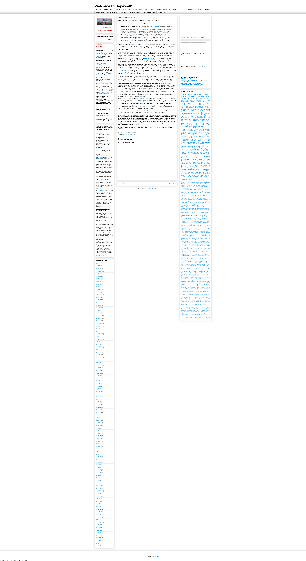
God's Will (203, 186)
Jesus (209, 294)
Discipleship (197, 191)
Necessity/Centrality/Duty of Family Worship (194, 80)
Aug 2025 (98, 294)
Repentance (203, 119)
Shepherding (184, 185)
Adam (208, 198)
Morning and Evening (191, 225)
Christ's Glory (200, 123)
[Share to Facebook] (133, 132)
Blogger (156, 556)
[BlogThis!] (130, 132)
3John (187, 226)
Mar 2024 (98, 339)
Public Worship (193, 112)
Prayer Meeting (205, 107)
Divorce (199, 265)
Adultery (183, 182)
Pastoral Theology (186, 168)
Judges (201, 165)
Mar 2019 (98, 496)
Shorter (98, 77)
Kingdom (183, 142)
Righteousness (203, 176)
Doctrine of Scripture (204, 132)
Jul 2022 (98, 391)
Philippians (201, 112)
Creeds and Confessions (188, 235)
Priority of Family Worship (189, 79)
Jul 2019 (98, 485)
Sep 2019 (98, 480)
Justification (200, 117)
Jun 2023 (98, 362)
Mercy (201, 152)
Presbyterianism (185, 255)
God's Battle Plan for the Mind (197, 196)
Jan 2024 (98, 344)
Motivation (192, 282)
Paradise (183, 284)
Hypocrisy (192, 224)
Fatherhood (207, 211)
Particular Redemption (191, 313)
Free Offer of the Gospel (198, 222)
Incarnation (199, 150)
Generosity (191, 165)
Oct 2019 (98, 478)
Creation (198, 166)
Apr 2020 (98, 462)
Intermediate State (186, 270)
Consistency (183, 307)
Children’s (99, 67)
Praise (182, 231)
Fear (194, 183)
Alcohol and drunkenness (196, 226)
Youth (192, 193)
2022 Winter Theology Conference (190, 248)
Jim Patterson (199, 310)
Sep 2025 (98, 292)
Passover (188, 238)
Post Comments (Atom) (151, 188)
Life (206, 204)
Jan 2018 (98, 532)
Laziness (194, 237)
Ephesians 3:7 (100, 98)
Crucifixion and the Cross (190, 265)
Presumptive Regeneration (199, 297)
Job (209, 166)
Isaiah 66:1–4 (153, 21)
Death (192, 150)
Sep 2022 (98, 386)
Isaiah (134, 134)
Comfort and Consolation (198, 205)
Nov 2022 (98, 381)
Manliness (201, 311)
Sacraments (184, 135)
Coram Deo (191, 290)
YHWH (192, 317)
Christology (196, 109)
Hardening (207, 228)
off (208, 317)
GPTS (195, 293)
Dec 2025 (98, 284)
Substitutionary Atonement (196, 130)
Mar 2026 (98, 276)
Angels (198, 275)
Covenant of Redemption (198, 264)
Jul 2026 (98, 266)
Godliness (201, 235)
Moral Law (203, 135)
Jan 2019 (98, 501)
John (197, 110)
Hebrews (200, 106)
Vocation (198, 185)
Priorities (208, 297)
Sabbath (186, 119)
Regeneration (196, 115)
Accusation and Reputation (188, 275)
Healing (183, 224)
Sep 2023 (98, 355)
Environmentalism (205, 278)
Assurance (202, 136)
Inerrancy (202, 268)
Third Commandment (195, 181)
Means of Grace (205, 126)
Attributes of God (205, 185)
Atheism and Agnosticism (195, 199)
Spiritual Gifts (191, 185)
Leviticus (183, 115)
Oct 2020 (98, 446)
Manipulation (196, 311)
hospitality (207, 285)
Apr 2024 (98, 336)
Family (208, 159)
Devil (198, 221)
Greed (198, 267)
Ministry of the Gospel (201, 208)
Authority (203, 153)
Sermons (123, 12)
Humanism (193, 310)
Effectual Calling (190, 195)
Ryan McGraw (194, 272)
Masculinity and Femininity (190, 254)
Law (189, 198)
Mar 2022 (98, 402)
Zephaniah (207, 202)
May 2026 (98, 271)
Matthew (199, 98)
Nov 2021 (98, 412)
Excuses (208, 291)
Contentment (185, 158)
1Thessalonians (206, 156)
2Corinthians (193, 136)
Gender (196, 280)
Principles (204, 313)
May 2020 (98, 459)
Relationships (188, 298)
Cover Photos (189, 307)
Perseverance (185, 139)
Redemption (195, 176)
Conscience (188, 186)
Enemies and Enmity (203, 163)
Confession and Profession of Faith (201, 305)
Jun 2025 (98, 300)
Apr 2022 (98, 399)
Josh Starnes (186, 311)
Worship (191, 119)
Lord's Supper (192, 148)
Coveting (208, 205)
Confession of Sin (193, 241)
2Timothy (194, 143)
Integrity (208, 268)
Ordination (207, 175)
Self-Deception (188, 245)
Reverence (186, 272)
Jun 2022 (98, 394)
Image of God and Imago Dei (201, 201)
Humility (203, 115)
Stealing (189, 239)
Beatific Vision (195, 182)
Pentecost (200, 225)
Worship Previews (186, 193)
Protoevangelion (184, 314)
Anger (195, 221)
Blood (182, 288)
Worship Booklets (189, 232)
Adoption (201, 146)
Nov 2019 (98, 475)
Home (147, 184)
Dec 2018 (98, 504)
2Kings (190, 128)
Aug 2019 (98, 483)
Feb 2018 (98, 530)
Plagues (190, 284)
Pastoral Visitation (206, 295)
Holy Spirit (205, 125)
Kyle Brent (183, 295)
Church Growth (194, 288)
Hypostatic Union (205, 191)
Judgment (184, 117)
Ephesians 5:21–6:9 (100, 255)
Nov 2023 (98, 349)
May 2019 (98, 491)
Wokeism (199, 285)
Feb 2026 (98, 279)
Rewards (202, 183)
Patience (208, 229)
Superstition (184, 285)
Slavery (190, 183)
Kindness (183, 281)
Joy (193, 133)
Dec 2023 (98, 347)
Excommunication (198, 211)
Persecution (184, 112)
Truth (202, 202)
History (183, 237)
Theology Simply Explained (192, 101)
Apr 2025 (98, 305)
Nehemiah (198, 295)
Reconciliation (189, 171)
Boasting (190, 249)
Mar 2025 (98, 307)
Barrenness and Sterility (200, 304)
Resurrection (206, 128)
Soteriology (196, 300)
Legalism (196, 146)
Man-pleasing (194, 281)
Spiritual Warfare (198, 192)
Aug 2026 (98, 263)
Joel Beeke (204, 310)
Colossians (190, 146)
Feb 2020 (98, 467)
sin (183, 318)
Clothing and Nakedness (204, 288)
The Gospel (200, 148)
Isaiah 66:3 (125, 36)
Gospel (203, 155)
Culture (183, 206)
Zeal (203, 285)
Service (186, 183)
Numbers (195, 106)
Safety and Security (204, 257)
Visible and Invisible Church (201, 239)
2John (202, 248)
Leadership (184, 208)
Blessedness (206, 150)
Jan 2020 (98, 470)
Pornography (201, 238)
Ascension (207, 248)
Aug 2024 (98, 326)
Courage (183, 176)
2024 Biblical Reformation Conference (199, 261)
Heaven (183, 133)
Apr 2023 (98, 368)
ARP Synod (207, 274)
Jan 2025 (98, 313)
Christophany (187, 288)
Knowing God (206, 270)
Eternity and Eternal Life (201, 195)
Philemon (190, 271)
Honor (187, 224)
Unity (192, 191)
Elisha (195, 308)
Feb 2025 (98, 310)
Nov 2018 (98, 506)
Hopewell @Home (134, 12)
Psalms (207, 96)
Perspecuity (198, 313)
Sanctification (185, 103)
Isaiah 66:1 (157, 26)
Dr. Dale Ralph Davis (186, 267)
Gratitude (187, 252)
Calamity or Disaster (204, 262)
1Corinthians (184, 128)
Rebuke (201, 209)
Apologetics (184, 199)
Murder (193, 198)
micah (198, 156)
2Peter (188, 287)
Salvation (183, 153)
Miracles (201, 189)
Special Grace (203, 300)
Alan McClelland (195, 303)
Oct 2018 (98, 509)
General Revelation (192, 212)
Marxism (206, 311)
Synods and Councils (185, 301)
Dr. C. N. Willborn (196, 278)
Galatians (183, 149)
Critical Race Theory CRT (201, 290)
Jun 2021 (98, 425)
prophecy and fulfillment (195, 175)
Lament (189, 295)
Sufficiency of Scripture (187, 258)
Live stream (191, 100)
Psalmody (207, 238)
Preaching (198, 126)
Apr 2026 (98, 273)
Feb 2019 (98, 498)
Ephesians (194, 103)
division (208, 301)
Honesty (189, 268)
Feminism (207, 241)
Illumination (207, 293)
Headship (194, 252)
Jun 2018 (98, 519)
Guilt (199, 212)
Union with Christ (202, 113)
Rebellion (183, 239)
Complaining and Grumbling (196, 204)
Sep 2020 (98, 449)
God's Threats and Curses (187, 242)
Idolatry (200, 128)
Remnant (187, 231)
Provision (194, 255)
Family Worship (188, 96)
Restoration (202, 244)
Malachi (191, 311)
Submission (190, 188)
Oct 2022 (98, 383)
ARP (190, 303)
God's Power (192, 149)
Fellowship (207, 152)
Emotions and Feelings (194, 291)
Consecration (190, 169)
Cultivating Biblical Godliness (195, 172)
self (181, 318)
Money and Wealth (203, 149)
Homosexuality (185, 218)
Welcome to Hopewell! (113, 6)
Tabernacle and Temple (198, 145)
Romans (191, 98)
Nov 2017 (98, 538)
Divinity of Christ (192, 132)
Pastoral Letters (205, 138)
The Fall (196, 188)
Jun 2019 (98, 488)
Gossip (191, 201)
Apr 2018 (98, 525)
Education (191, 308)
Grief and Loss (200, 228)
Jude (209, 206)
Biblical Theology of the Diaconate (191, 129)
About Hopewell (112, 12)
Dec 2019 (98, 472)
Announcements (205, 120)
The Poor (183, 221)
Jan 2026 (98, 281)
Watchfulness (184, 317)
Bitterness (183, 249)
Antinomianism (185, 156)
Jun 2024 (98, 331)
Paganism (183, 313)
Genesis (183, 98)
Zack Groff (196, 317)
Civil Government (200, 133)
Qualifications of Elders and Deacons (198, 142)
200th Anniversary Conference (202, 247)
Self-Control (205, 298)
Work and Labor (197, 159)
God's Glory (193, 138)
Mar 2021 (98, 433)
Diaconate (196, 155)
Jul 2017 (98, 543)
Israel (206, 182)
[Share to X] (132, 132)
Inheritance (201, 252)
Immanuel (195, 268)
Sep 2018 (98, 512)
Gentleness (201, 280)
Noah (209, 311)
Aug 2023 (98, 357)
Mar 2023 (98, 370)
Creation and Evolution (194, 216)
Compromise (184, 277)
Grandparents (184, 310)
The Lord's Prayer (194, 178)
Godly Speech (206, 140)
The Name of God (197, 301)
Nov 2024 (98, 318)
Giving (197, 165)
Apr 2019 (98, 493)
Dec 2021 (98, 409)
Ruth (187, 202)
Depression (202, 241)
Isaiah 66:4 (131, 39)
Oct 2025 (98, 289)
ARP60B (102, 63)
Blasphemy (195, 234)
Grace (189, 115)
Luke (208, 101)
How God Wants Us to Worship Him (191, 81)
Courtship (188, 176)
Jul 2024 (98, 328)
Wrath (195, 125)
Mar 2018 (98, 527)
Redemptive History (192, 214)
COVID (200, 215)
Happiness (207, 222)
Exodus (183, 100)
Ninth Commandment (187, 192)
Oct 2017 (98, 540)
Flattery (194, 267)
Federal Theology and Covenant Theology (195, 140)
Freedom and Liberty (187, 280)
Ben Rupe (189, 234)
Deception (189, 278)
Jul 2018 (98, 517)
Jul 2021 (98, 423)
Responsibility (194, 244)
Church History (202, 234)
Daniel (208, 290)
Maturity (193, 295)
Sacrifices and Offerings (187, 219)
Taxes (191, 301)
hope (204, 159)
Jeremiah (207, 252)
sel (209, 317)
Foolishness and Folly (186, 222)
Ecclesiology (184, 125)
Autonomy (191, 304)
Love (193, 122)
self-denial (186, 303)
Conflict (208, 234)
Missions (190, 135)
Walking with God (186, 274)
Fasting (187, 201)
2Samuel (183, 116)
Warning (208, 316)
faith (209, 113)
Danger (182, 308)
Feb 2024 (98, 341)
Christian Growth (186, 162)
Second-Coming (185, 143)
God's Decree (206, 216)
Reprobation (193, 257)
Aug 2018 (98, 514)
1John (202, 129)
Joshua (196, 152)
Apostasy (183, 234)
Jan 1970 (98, 546)
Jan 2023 (98, 375)
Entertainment (203, 291)
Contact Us (161, 12)
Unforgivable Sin (199, 258)
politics (191, 221)
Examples (204, 308)
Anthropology (184, 241)
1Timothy (207, 112)
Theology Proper (201, 198)
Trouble (202, 301)
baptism (183, 113)
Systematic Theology (201, 316)
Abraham (188, 262)
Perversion (194, 238)
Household (207, 280)
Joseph (201, 270)
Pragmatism (189, 297)
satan (202, 274)
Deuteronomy (190, 107)
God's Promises (195, 173)
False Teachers (196, 186)
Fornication (184, 212)
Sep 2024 (98, 323)
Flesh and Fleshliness (189, 293)
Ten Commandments (197, 139)
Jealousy (206, 294)
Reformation (197, 171)
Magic (188, 281)
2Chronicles (183, 287)
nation (182, 303)
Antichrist (205, 303)
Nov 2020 (98, 444)
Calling (182, 186)
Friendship (197, 169)
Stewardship (207, 284)
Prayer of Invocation (198, 271)
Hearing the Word (187, 152)
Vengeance (202, 178)
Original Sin (184, 271)
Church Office (192, 179)
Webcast (189, 317)
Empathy (199, 308)
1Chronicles (199, 161)
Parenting (198, 122)
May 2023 (98, 365)
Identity (203, 293)
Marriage (196, 119)
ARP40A (98, 65)
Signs (199, 214)
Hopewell (188, 237)
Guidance (199, 293)
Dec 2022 (98, 378)
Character (189, 305)
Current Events (207, 307)
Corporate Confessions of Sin (197, 277)
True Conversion (193, 153)
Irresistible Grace (199, 294)
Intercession (192, 218)
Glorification (196, 120)
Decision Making (185, 291)
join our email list (104, 30)
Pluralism (183, 297)
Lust (188, 208)
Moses (187, 282)
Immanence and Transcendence (188, 294)
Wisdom (195, 128)
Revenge (207, 218)
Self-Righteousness (195, 231)
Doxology (187, 308)
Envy (190, 251)
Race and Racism (193, 209)
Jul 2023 (98, 360)
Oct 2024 (98, 321)
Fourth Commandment (197, 158)
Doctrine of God (206, 265)
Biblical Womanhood (205, 287)
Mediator (183, 202)
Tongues (190, 285)
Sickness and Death (202, 245)
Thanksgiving (187, 191)
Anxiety (189, 205)
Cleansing (202, 182)
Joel (209, 155)
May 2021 (98, 428)
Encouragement (185, 228)
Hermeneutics (204, 267)
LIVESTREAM (100, 12)
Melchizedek (202, 281)
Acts (197, 100)
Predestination (185, 150)
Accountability (193, 287)
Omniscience (187, 244)
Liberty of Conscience (203, 237)
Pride (188, 133)
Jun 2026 (98, 268)
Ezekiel (182, 293)
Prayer (201, 103)
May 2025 (98, 302)
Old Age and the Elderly (203, 282)
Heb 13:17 (98, 199)
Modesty (183, 238)
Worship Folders (195, 274)
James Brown (195, 270)
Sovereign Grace (205, 116)
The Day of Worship (204, 272)
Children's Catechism (187, 109)
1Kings (199, 125)
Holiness (194, 117)
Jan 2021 (98, 438)
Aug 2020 (98, 451)
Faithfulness (204, 166)
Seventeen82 (197, 284)
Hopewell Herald (193, 116)
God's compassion (199, 242)
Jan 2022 (98, 407)
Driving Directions (149, 12)
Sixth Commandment (195, 202)
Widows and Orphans (192, 215)
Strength (202, 168)
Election (191, 125)
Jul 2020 (98, 454)
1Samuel (203, 122)
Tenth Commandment (204, 219)
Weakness (190, 247)
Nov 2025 (98, 287)
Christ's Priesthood (186, 122)
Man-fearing (192, 208)
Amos (208, 161)
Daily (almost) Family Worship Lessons (192, 84)
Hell (209, 133)
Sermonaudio (204, 94)
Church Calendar (185, 264)
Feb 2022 (98, 404)
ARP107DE (107, 62)
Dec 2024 (98, 315)
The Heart (207, 192)
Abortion (183, 262)
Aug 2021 (98, 420)
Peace (208, 158)
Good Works (184, 148)
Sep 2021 (98, 417)
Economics (201, 179)
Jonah (204, 206)
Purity (205, 225)
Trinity (189, 117)
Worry (187, 221)
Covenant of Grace (189, 166)
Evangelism (192, 123)
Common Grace (184, 290)
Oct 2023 (98, 352)
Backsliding (189, 182)
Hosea (203, 169)
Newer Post (122, 184)
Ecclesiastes (196, 135)
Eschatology (184, 165)
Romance (207, 183)
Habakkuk (207, 235)
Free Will (208, 308)
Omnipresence (206, 254)
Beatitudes (207, 226)
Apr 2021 (98, 430)
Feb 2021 (98, 436)
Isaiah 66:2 (132, 31)
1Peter (205, 161)
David (196, 235)
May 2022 (98, 396)
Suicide (208, 300)
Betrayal (203, 275)
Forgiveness (206, 148)
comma (206, 317)
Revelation (198, 107)
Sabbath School (101, 136)
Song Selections (196, 314)
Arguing (198, 287)
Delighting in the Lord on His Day (191, 83)
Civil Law (208, 275)
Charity (204, 215)
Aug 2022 (98, 389)
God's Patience (197, 206)
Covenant (207, 123)
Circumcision (198, 193)
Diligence (188, 206)
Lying (197, 218)
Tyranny (195, 285)
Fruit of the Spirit (194, 189)
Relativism (191, 314)
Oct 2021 (98, 415)
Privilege (183, 298)
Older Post (172, 184)
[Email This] (129, 132)
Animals (200, 303)
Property (208, 313)
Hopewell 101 (191, 126)
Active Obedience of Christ (202, 232)
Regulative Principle (191, 113)
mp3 (97, 63)
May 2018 (98, 522)
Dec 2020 (98, 441)
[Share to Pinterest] (135, 132)
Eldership (207, 146)
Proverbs (100, 158)
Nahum (100, 138)
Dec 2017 (98, 535)
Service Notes (190, 300)
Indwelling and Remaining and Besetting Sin (193, 229)
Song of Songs (102, 151)
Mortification (201, 143)
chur (206, 301)
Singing (196, 219)
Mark (208, 115)
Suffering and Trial (197, 105)
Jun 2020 (98, 457)
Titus (193, 156)
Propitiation (202, 218)
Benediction (184, 204)
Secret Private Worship (197, 298)
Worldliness (193, 161)
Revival (196, 168)
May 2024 (98, 334)
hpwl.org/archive (200, 86)
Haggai (189, 310)
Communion (190, 211)
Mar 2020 (98, 464)
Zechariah (201, 317)
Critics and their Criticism (197, 307)
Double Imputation (205, 221)
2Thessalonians (202, 188)
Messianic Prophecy (187, 159)
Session (194, 245)
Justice (197, 183)
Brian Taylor (195, 262)
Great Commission (197, 162)
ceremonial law (206, 181)
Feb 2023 (98, 373)
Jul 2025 (98, 297)
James (183, 161)
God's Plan (193, 228)
